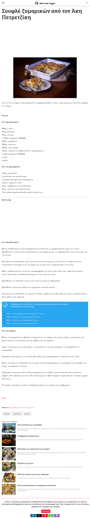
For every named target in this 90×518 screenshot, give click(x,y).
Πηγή (4, 398)
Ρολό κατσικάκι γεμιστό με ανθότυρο (33, 474)
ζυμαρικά (7, 414)
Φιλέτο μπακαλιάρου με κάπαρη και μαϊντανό (36, 485)
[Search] (86, 2)
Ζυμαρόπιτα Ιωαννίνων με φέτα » (22, 407)
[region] (45, 39)
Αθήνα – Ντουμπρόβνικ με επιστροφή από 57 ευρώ (25, 313)
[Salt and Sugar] (45, 2)
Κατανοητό (45, 511)
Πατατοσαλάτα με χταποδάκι (29, 425)
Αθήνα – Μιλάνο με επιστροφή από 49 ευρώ (22, 320)
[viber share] (57, 516)
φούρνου (27, 414)
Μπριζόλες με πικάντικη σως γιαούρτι (33, 449)
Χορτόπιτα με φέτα (25, 463)
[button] (33, 515)
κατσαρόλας (17, 414)
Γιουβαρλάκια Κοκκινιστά (28, 436)
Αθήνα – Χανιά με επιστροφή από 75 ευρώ (22, 323)
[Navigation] (2, 2)
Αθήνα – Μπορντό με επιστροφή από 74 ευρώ (23, 317)
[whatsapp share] (51, 516)
